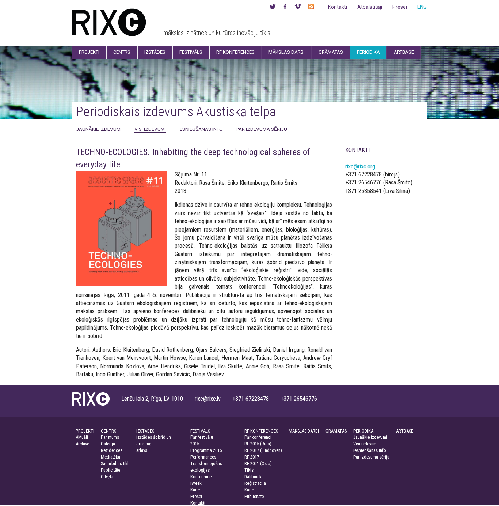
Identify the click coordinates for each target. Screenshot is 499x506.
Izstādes (154, 52)
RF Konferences (235, 52)
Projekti (89, 52)
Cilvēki (107, 476)
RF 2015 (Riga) (257, 443)
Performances (203, 457)
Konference (201, 476)
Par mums (110, 437)
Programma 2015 (206, 450)
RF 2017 (251, 457)
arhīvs (141, 450)
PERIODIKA (363, 431)
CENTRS (108, 431)
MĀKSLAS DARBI (304, 431)
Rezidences (111, 450)
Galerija (108, 443)
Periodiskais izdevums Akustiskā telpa (176, 111)
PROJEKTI (85, 431)
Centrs (121, 52)
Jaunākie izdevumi (99, 129)
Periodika (368, 52)
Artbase (404, 52)
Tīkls (249, 470)
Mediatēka (110, 457)
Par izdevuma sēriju (261, 129)
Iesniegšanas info (201, 129)
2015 (194, 443)
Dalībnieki (253, 476)
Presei (399, 7)
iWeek (196, 483)
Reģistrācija (255, 483)
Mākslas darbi (286, 52)
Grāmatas (331, 52)
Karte (195, 489)
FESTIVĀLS (200, 431)
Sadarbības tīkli (115, 463)
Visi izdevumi (150, 129)
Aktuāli (82, 437)
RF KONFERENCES (261, 431)
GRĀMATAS (336, 431)
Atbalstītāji (369, 7)
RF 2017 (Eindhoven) (263, 450)
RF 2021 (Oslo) (258, 463)
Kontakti (337, 7)
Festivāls (190, 52)
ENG (422, 7)
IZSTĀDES (145, 431)
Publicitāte (110, 470)
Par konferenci (257, 437)
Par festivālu (201, 437)
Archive (82, 443)
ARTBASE (404, 431)
